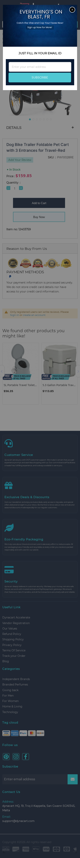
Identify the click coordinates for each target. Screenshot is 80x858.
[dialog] (40, 429)
